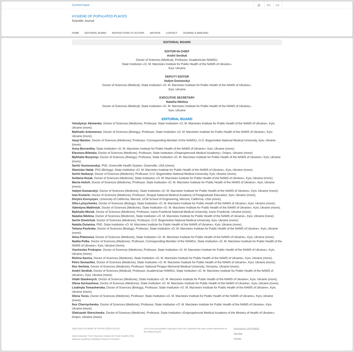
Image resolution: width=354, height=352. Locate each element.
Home (75, 33)
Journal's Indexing (195, 33)
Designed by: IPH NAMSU (246, 329)
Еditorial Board (95, 33)
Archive (155, 33)
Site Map (238, 333)
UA (277, 5)
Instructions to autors (128, 33)
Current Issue (81, 4)
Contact (171, 33)
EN (268, 5)
